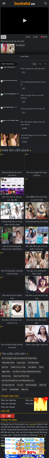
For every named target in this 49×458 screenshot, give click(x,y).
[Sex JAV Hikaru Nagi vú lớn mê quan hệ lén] (10, 126)
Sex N (4, 389)
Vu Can (20, 385)
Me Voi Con (6, 376)
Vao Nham (32, 367)
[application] (24, 20)
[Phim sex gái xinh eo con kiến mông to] (10, 100)
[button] (24, 20)
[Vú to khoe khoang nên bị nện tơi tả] (10, 86)
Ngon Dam (6, 372)
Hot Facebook (31, 385)
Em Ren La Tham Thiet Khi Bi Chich (27, 372)
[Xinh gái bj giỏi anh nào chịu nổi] (10, 113)
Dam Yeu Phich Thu (21, 376)
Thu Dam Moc (33, 363)
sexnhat (33, 424)
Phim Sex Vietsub (8, 407)
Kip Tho (5, 367)
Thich (41, 367)
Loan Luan (21, 363)
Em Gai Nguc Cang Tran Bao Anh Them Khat (19, 358)
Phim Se (42, 385)
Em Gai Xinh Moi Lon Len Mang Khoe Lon (18, 380)
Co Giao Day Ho (8, 385)
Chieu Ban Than (8, 363)
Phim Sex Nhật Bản (8, 400)
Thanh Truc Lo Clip (18, 367)
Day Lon (25, 389)
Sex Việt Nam (20, 45)
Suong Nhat (14, 389)
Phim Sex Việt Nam (8, 404)
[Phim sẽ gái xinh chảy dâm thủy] (10, 73)
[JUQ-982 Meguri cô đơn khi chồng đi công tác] (10, 140)
